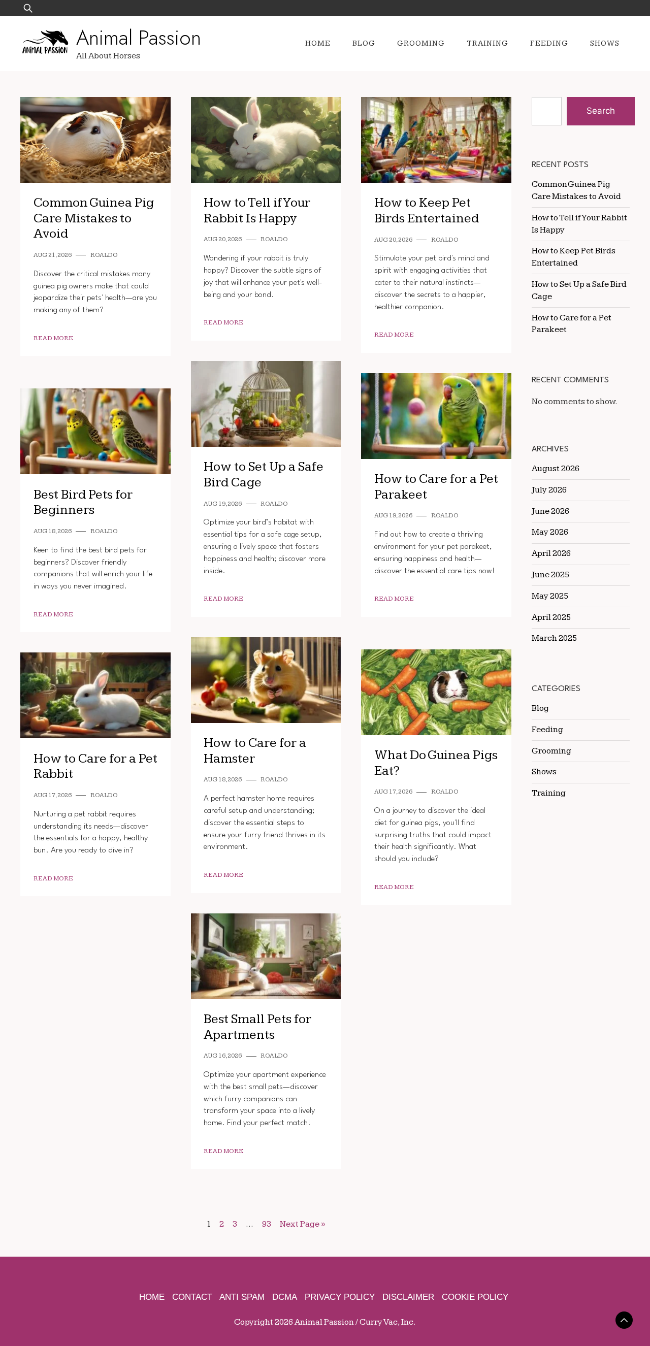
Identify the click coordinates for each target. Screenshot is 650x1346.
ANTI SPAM (242, 1297)
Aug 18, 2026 (53, 531)
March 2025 (554, 638)
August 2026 (555, 469)
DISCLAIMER (408, 1297)
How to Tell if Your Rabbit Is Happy (257, 210)
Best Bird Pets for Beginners (83, 502)
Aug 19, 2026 (223, 504)
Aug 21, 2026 (53, 255)
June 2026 (550, 511)
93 (266, 1224)
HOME (152, 1297)
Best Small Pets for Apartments (257, 1027)
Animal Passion (138, 37)
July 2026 (549, 490)
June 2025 (550, 575)
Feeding (549, 43)
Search (601, 111)
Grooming (421, 43)
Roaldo (104, 255)
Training (487, 43)
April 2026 (551, 553)
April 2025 (551, 617)
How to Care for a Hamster (255, 751)
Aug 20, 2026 (223, 239)
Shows (605, 43)
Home (318, 43)
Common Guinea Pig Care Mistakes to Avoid (94, 218)
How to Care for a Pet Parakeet (436, 487)
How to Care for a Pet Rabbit (95, 766)
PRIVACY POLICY (340, 1297)
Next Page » (302, 1224)
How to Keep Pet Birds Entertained (426, 210)
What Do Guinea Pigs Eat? (436, 763)
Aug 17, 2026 (393, 792)
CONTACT (192, 1297)
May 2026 (550, 532)
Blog (363, 43)
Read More (53, 338)
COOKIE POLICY (475, 1297)
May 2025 (550, 596)
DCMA (284, 1297)
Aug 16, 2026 (223, 1056)
